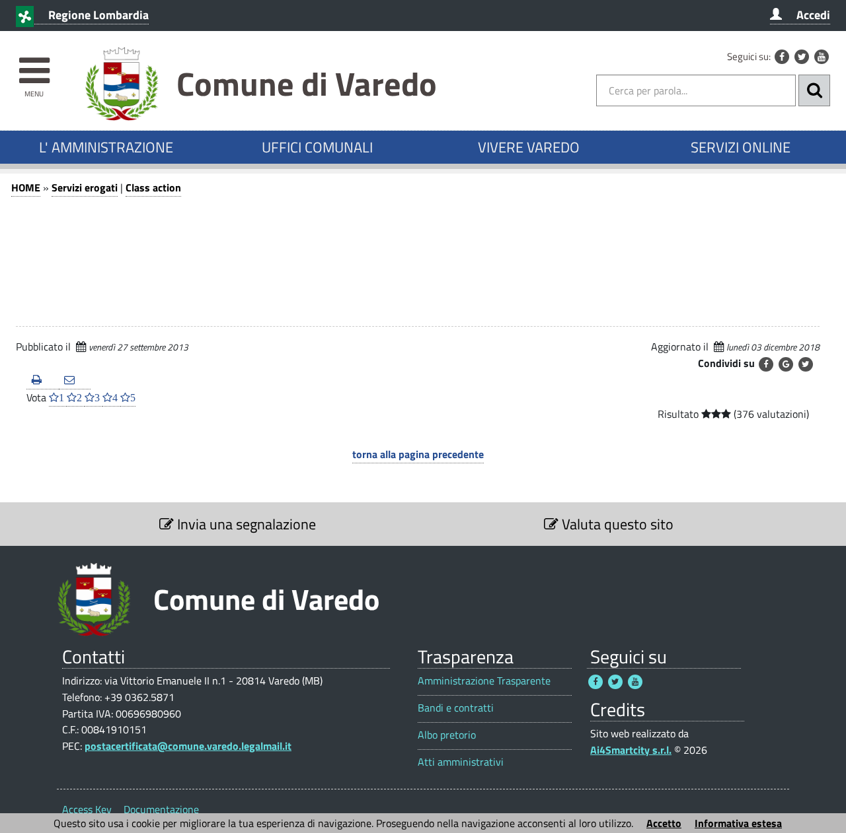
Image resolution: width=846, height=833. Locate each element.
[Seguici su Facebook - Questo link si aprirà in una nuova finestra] (782, 57)
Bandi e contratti (456, 708)
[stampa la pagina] (42, 380)
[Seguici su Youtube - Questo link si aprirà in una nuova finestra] (821, 57)
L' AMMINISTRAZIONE (106, 147)
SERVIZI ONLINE (740, 147)
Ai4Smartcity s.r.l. (631, 750)
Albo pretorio (447, 735)
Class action (153, 187)
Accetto (663, 823)
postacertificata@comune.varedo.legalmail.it (188, 746)
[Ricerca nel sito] (814, 90)
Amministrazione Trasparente (484, 681)
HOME (25, 187)
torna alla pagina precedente (418, 454)
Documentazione (161, 809)
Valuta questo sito (615, 524)
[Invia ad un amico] (75, 380)
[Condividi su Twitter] (805, 364)
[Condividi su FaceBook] (766, 364)
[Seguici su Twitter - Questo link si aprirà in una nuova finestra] (801, 57)
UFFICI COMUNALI (317, 147)
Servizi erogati (85, 187)
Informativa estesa (738, 823)
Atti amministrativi (461, 762)
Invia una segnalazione (245, 524)
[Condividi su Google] (786, 364)
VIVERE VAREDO (529, 147)
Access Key (87, 809)
